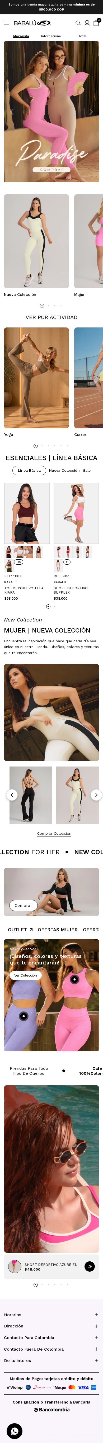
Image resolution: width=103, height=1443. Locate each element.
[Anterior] (12, 792)
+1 (66, 559)
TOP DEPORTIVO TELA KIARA (23, 588)
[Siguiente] (96, 792)
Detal (82, 34)
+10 (18, 559)
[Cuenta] (87, 20)
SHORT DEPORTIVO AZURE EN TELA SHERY (53, 1262)
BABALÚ (10, 580)
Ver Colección (25, 973)
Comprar (23, 903)
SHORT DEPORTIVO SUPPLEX (71, 588)
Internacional (51, 34)
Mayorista (21, 34)
